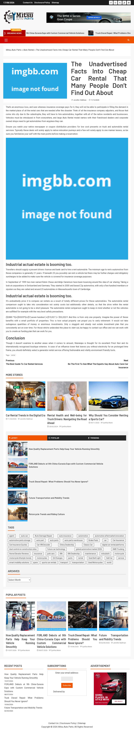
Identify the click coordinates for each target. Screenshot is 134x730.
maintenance (90, 554)
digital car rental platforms (113, 545)
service (121, 558)
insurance (38, 554)
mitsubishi (105, 554)
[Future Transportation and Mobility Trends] (17, 498)
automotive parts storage (19, 540)
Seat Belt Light (95, 558)
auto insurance (65, 536)
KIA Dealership (74, 554)
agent (11, 536)
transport (64, 562)
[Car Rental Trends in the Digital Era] (25, 396)
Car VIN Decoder (43, 545)
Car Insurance (118, 540)
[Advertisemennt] (88, 17)
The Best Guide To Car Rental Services (24, 362)
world (109, 562)
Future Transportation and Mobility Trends (49, 497)
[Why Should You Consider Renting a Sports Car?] (108, 396)
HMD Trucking (118, 549)
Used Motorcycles (95, 562)
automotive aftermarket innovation (109, 536)
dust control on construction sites (23, 549)
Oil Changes (58, 558)
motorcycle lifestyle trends (20, 558)
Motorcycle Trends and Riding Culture (47, 514)
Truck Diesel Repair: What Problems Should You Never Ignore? (58, 481)
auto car (24, 536)
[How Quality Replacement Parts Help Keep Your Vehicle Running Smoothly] (17, 449)
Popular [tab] (55, 438)
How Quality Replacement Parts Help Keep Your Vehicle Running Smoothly (64, 448)
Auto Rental (28, 50)
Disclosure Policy (42, 3)
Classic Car (88, 545)
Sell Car (109, 558)
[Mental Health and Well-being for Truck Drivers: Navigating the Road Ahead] (67, 396)
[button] (6, 40)
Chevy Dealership (67, 545)
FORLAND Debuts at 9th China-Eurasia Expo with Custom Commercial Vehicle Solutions (24, 688)
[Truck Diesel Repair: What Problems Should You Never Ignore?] (17, 481)
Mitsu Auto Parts (13, 50)
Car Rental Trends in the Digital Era (25, 415)
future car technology (56, 549)
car (105, 540)
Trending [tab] (94, 438)
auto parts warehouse (74, 540)
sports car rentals (49, 562)
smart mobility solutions (19, 562)
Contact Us (28, 3)
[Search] (128, 40)
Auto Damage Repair (43, 536)
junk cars (51, 554)
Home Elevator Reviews (19, 554)
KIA (61, 554)
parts (70, 558)
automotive (83, 536)
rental (13, 355)
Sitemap (55, 3)
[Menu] (6, 40)
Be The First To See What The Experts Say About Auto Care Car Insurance (98, 364)
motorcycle (119, 554)
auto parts (54, 540)
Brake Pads (93, 540)
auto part (40, 540)
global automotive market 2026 (89, 549)
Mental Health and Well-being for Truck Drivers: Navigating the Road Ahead (67, 419)
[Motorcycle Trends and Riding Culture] (17, 514)
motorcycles (42, 558)
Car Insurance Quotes (18, 545)
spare (35, 562)
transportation (78, 562)
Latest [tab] (14, 438)
